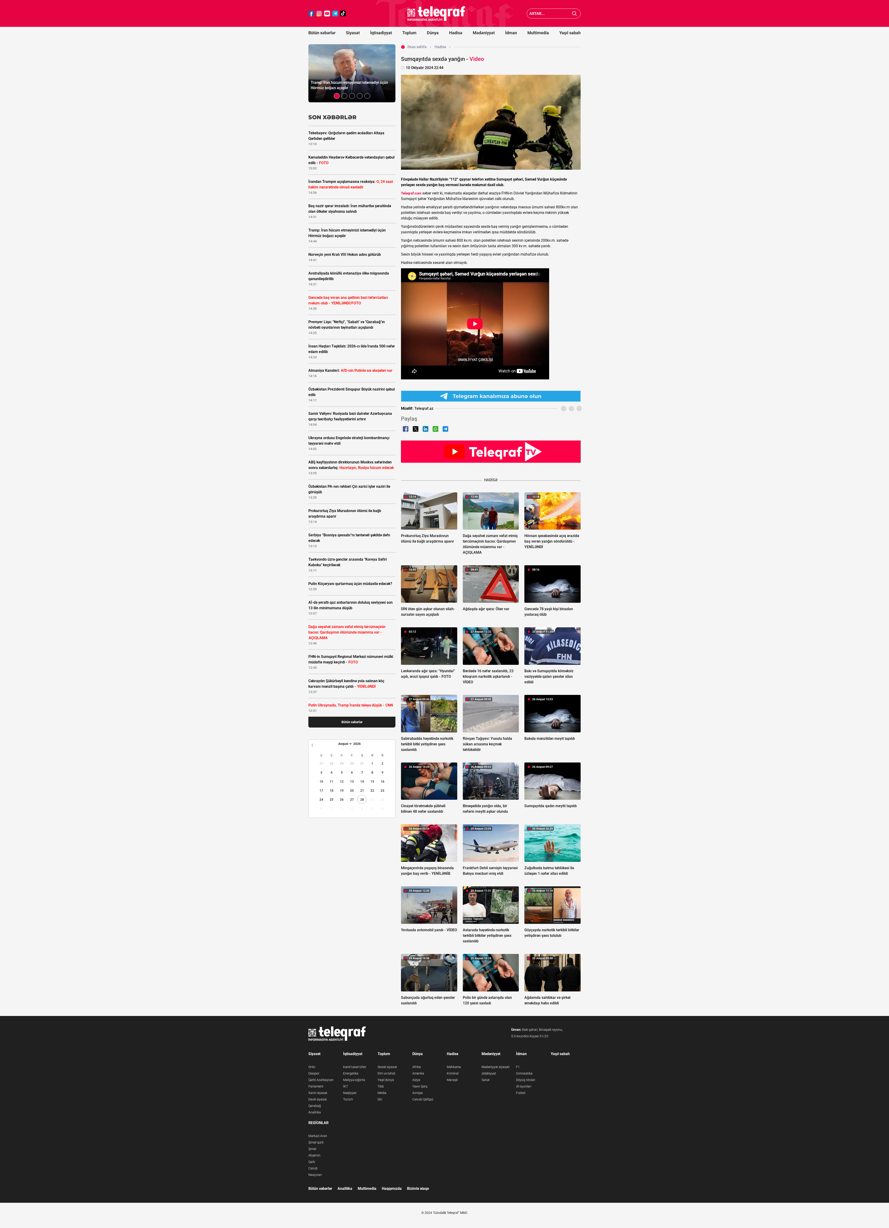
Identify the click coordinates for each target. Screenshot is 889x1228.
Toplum (409, 32)
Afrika (416, 1067)
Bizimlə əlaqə (418, 1188)
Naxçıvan (315, 1175)
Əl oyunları (523, 1086)
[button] (337, 96)
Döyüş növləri (525, 1080)
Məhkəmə (454, 1067)
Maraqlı (452, 1080)
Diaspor (313, 1073)
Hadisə (455, 32)
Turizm (348, 1099)
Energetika (350, 1073)
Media (382, 1093)
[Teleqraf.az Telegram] (335, 13)
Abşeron (314, 1155)
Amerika (418, 1073)
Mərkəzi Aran (317, 1136)
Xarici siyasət (317, 1093)
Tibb (381, 1086)
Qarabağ (314, 1106)
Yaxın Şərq (419, 1086)
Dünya (433, 32)
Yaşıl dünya (386, 1080)
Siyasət (353, 32)
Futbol (520, 1093)
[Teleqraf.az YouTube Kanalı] (491, 451)
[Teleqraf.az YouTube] (327, 13)
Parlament (315, 1086)
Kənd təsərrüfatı (354, 1067)
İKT (345, 1086)
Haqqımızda (392, 1188)
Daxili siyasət (317, 1099)
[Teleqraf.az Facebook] (311, 13)
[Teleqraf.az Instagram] (319, 13)
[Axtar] (574, 13)
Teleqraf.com (411, 193)
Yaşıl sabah (570, 32)
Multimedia (538, 32)
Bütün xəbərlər (321, 32)
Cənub (313, 1168)
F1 (518, 1067)
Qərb (311, 1162)
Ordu (311, 1067)
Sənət (486, 1080)
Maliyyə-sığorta (354, 1080)
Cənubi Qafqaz (422, 1099)
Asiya (416, 1080)
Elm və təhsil (386, 1073)
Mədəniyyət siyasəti (496, 1067)
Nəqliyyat (350, 1093)
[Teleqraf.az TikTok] (343, 13)
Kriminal (453, 1073)
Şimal (312, 1149)
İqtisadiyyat (381, 32)
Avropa (417, 1093)
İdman (511, 32)
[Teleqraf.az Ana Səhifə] (436, 13)
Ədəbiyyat (489, 1073)
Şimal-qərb (316, 1142)
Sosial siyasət (387, 1067)
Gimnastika (524, 1073)
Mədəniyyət (484, 32)
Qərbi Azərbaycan (321, 1080)
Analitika (314, 1112)
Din (380, 1099)
